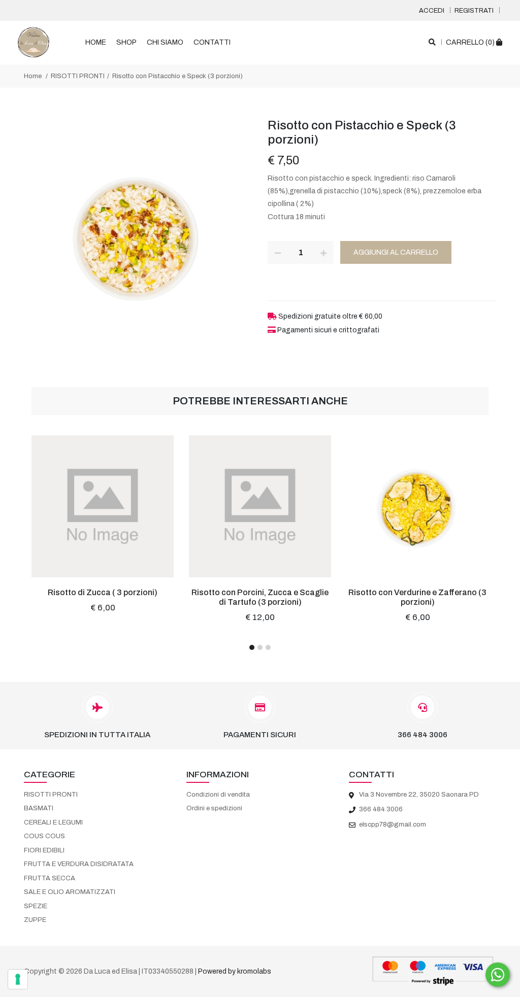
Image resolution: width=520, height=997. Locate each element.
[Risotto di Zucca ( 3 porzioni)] (102, 506)
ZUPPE (35, 919)
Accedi (431, 10)
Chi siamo (165, 42)
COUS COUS (44, 836)
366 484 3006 (422, 735)
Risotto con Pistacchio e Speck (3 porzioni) (177, 76)
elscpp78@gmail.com (392, 824)
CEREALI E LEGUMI (53, 822)
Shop (126, 42)
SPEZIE (35, 906)
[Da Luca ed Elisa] (33, 42)
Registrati (474, 10)
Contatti (212, 42)
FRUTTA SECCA (49, 878)
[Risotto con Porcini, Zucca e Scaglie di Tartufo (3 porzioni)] (260, 506)
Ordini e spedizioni (214, 808)
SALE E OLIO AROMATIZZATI (69, 892)
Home (95, 42)
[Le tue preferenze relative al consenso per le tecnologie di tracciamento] (17, 979)
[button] (252, 647)
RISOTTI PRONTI (78, 76)
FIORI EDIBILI (44, 850)
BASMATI (38, 808)
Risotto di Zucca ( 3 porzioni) (102, 592)
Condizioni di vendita (218, 794)
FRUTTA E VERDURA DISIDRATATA (79, 864)
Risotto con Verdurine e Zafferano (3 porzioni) (417, 597)
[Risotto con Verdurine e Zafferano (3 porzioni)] (417, 506)
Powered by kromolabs (234, 971)
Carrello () (471, 42)
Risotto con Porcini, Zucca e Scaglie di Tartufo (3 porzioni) (260, 597)
